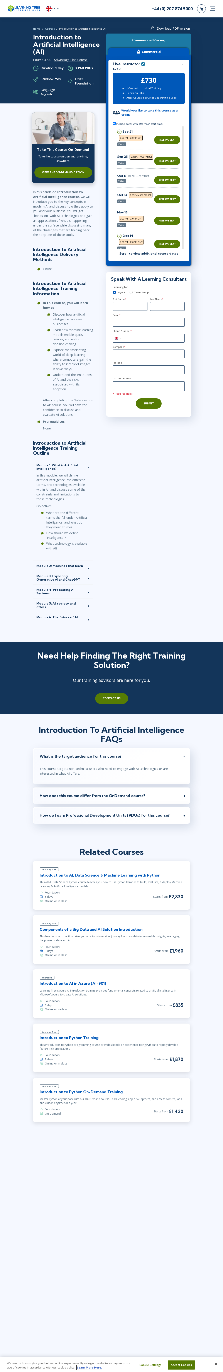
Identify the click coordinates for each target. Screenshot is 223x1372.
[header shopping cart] (201, 8)
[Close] (216, 1364)
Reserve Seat (167, 139)
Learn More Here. (89, 1367)
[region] (150, 187)
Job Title (117, 362)
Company (119, 346)
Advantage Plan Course (71, 59)
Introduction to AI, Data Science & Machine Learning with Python (100, 875)
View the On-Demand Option (63, 172)
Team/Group (141, 292)
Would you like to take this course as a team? (149, 112)
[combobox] (117, 338)
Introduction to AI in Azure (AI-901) (73, 983)
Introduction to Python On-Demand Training (81, 1091)
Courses (50, 28)
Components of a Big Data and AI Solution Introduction (91, 929)
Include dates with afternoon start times (139, 123)
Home (37, 28)
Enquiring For (120, 287)
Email (116, 315)
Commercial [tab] (151, 51)
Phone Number (122, 331)
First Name (119, 299)
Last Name (156, 299)
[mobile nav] (212, 9)
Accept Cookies (181, 1365)
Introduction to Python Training (69, 1037)
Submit (149, 403)
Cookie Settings (150, 1365)
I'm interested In (122, 378)
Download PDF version (173, 28)
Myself (121, 292)
